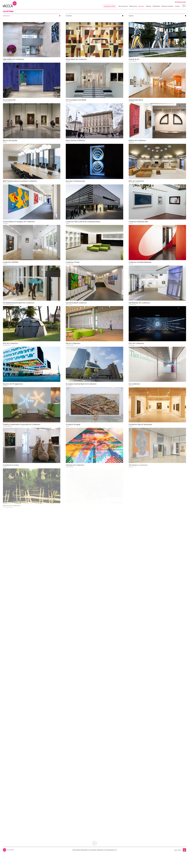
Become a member (167, 6)
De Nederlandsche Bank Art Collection (18, 303)
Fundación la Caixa (11, 466)
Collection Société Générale (140, 263)
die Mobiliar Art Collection (139, 303)
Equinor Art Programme (13, 384)
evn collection (134, 384)
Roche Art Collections (137, 709)
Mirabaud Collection (74, 587)
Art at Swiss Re (9, 100)
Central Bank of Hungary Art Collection (19, 222)
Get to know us (123, 6)
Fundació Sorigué (73, 425)
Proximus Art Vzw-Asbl (138, 668)
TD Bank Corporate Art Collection (142, 750)
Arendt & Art (134, 60)
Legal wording (177, 850)
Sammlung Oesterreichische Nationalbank (20, 750)
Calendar (148, 6)
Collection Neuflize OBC (138, 222)
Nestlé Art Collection (11, 628)
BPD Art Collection (136, 182)
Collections (6, 16)
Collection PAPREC (11, 263)
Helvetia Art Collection (75, 466)
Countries (69, 16)
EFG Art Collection (10, 344)
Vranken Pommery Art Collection (142, 790)
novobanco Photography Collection (17, 668)
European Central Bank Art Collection (81, 384)
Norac (68, 628)
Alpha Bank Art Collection (76, 60)
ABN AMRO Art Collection (13, 60)
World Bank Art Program (13, 831)
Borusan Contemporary (75, 182)
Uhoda (68, 790)
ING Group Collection (11, 506)
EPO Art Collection (136, 344)
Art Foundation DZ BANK (76, 100)
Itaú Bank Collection (74, 506)
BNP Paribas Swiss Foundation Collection (20, 182)
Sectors (131, 16)
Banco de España (10, 141)
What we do (133, 6)
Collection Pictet (72, 263)
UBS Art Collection (10, 790)
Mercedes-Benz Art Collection (15, 587)
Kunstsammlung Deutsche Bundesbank (19, 547)
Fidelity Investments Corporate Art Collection (21, 425)
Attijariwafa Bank (136, 100)
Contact (177, 6)
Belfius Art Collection (137, 141)
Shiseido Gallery (72, 750)
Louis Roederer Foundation (140, 547)
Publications (156, 6)
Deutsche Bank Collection (76, 303)
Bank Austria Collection (75, 141)
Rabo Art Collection (11, 709)
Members (141, 6)
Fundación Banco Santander (140, 425)
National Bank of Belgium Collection (143, 587)
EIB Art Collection (73, 344)
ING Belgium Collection (138, 466)
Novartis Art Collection (138, 628)
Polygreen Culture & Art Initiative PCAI (82, 668)
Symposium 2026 (109, 6)
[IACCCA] (10, 4)
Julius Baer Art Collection (139, 506)
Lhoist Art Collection (74, 547)
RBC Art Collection (73, 709)
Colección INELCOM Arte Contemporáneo (83, 222)
